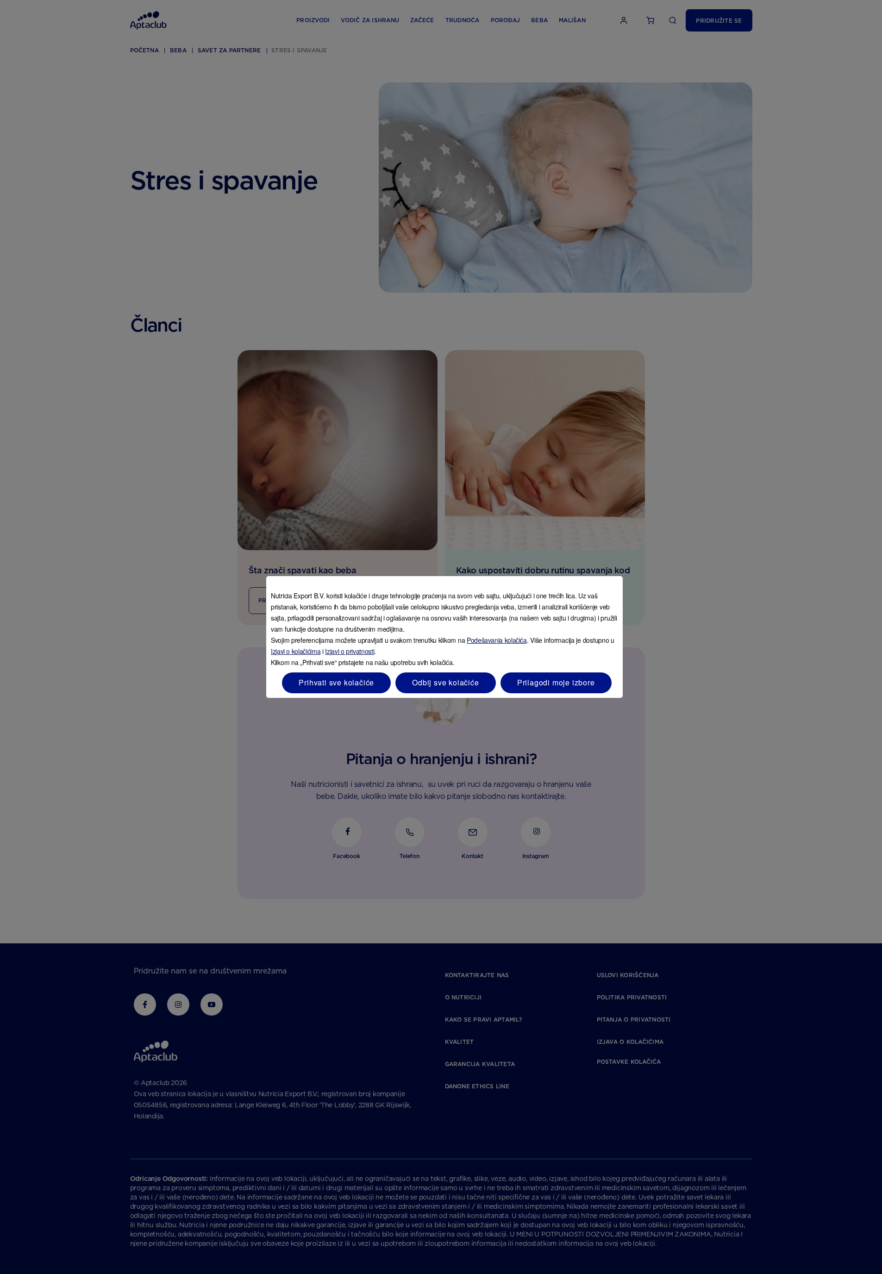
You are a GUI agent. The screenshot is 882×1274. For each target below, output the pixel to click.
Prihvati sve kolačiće (336, 682)
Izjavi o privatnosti (349, 651)
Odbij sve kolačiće (445, 682)
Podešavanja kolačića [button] (497, 640)
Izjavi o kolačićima (295, 651)
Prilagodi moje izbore (556, 682)
